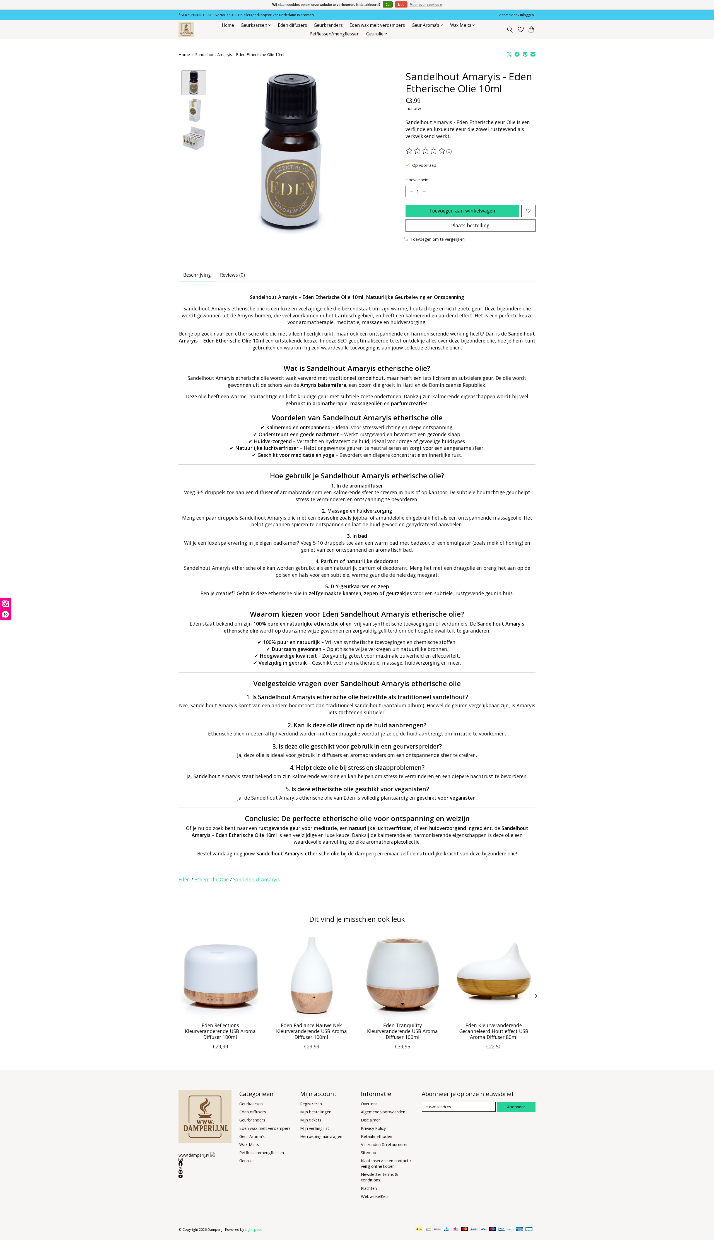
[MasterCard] (464, 1229)
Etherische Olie (211, 879)
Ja (388, 5)
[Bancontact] (428, 1229)
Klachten (369, 1188)
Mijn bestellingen (315, 1111)
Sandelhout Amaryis (256, 879)
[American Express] (520, 1229)
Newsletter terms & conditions (379, 1177)
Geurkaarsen (251, 1103)
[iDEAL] (419, 1229)
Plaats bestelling (470, 225)
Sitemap (368, 1152)
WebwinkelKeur (375, 1196)
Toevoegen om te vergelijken (437, 239)
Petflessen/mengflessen (335, 34)
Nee (401, 5)
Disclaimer (370, 1120)
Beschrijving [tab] (197, 274)
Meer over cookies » (426, 5)
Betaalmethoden (376, 1136)
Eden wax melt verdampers (377, 25)
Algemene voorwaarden (383, 1111)
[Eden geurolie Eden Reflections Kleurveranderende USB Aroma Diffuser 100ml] (220, 976)
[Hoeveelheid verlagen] (412, 192)
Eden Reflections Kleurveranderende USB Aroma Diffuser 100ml (220, 1031)
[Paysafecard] (510, 1229)
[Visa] (483, 1229)
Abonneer (516, 1106)
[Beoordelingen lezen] (426, 151)
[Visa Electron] (501, 1229)
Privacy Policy (373, 1128)
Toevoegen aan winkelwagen (462, 210)
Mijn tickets (310, 1120)
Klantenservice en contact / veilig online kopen (386, 1163)
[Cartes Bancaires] (528, 1229)
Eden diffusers (292, 25)
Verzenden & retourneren (385, 1144)
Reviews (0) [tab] (232, 274)
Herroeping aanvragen (321, 1136)
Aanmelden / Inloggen (516, 15)
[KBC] (446, 1229)
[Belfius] (437, 1229)
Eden (184, 879)
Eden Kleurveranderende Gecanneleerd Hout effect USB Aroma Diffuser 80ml (493, 1031)
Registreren (311, 1103)
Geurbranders (328, 25)
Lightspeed (253, 1229)
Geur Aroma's (252, 1136)
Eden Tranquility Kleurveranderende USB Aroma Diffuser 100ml (402, 1031)
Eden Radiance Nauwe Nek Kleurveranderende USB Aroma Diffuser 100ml (311, 1031)
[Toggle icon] (510, 30)
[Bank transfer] (473, 1229)
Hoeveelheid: (417, 179)
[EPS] (455, 1229)
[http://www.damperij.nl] (186, 29)
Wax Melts (249, 1144)
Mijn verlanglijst (314, 1128)
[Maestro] (492, 1229)
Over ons (369, 1103)
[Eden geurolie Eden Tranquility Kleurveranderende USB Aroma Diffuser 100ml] (402, 976)
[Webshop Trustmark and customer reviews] (212, 1154)
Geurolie (247, 1160)
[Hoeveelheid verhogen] (424, 192)
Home (228, 25)
